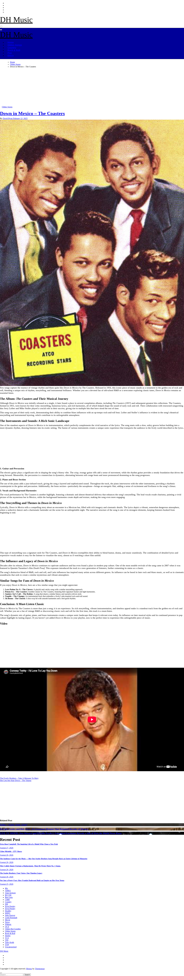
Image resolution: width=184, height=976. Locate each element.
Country (12, 47)
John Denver (10, 915)
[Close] (1, 972)
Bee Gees (9, 897)
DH (6, 904)
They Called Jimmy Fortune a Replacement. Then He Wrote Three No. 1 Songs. (30, 866)
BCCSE (8, 895)
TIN (6, 940)
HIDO (7, 913)
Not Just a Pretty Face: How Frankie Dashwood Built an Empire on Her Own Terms (32, 880)
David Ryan (8, 118)
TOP (7, 945)
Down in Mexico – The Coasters (32, 113)
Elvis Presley (10, 906)
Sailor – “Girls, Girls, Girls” (14, 824)
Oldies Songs (15, 45)
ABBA (8, 891)
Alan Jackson (10, 893)
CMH (7, 900)
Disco (11, 55)
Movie (7, 920)
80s (6, 888)
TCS (7, 938)
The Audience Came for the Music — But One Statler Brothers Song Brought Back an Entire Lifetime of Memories (43, 859)
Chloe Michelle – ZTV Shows (11, 851)
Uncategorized (11, 947)
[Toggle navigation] (1, 29)
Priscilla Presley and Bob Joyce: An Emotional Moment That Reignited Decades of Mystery (44, 829)
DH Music (16, 19)
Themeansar (39, 969)
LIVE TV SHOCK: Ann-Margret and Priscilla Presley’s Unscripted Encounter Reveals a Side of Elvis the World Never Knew (61, 833)
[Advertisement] (75, 87)
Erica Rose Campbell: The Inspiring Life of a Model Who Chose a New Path (29, 844)
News (7, 922)
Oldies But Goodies (13, 929)
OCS (7, 927)
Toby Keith (9, 942)
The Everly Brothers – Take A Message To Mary (19, 778)
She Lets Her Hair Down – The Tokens (15, 780)
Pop (10, 53)
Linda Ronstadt (11, 918)
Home (11, 42)
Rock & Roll (14, 50)
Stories (7, 936)
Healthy (8, 911)
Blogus (29, 969)
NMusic (8, 924)
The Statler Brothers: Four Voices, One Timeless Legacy (21, 873)
